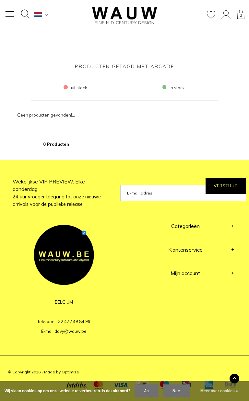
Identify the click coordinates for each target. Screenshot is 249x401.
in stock (177, 87)
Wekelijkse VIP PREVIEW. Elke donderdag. (57, 192)
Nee (176, 391)
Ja (146, 391)
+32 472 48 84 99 (72, 321)
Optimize (70, 372)
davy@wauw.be (70, 331)
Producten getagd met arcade (124, 66)
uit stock (79, 87)
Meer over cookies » (219, 391)
